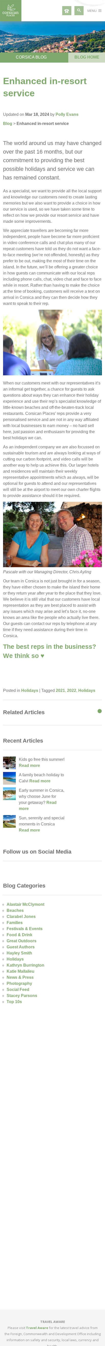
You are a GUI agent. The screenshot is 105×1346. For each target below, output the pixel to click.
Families (15, 922)
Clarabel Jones (21, 916)
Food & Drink (19, 935)
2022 (71, 690)
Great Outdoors (21, 941)
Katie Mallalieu (20, 971)
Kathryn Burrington (25, 965)
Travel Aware (37, 1327)
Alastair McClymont (25, 904)
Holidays (29, 690)
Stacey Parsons (22, 995)
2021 (60, 690)
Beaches (15, 910)
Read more (29, 765)
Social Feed (18, 989)
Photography (19, 983)
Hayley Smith (19, 953)
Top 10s (14, 1002)
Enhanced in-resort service (43, 123)
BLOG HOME (86, 57)
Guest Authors (21, 947)
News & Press (20, 977)
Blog (7, 123)
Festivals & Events (25, 929)
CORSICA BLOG (31, 57)
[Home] (10, 20)
